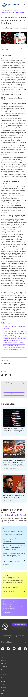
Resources (8, 10)
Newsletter (4, 687)
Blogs (13, 10)
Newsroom (4, 684)
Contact (3, 690)
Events (3, 681)
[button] (25, 5)
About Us (3, 663)
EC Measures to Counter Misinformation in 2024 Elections (12, 13)
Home (2, 10)
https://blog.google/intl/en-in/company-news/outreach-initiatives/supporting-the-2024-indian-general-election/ (14, 344)
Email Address (6, 386)
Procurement (4, 670)
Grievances (4, 694)
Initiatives (3, 660)
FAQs (2, 678)
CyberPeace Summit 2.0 (7, 673)
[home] (10, 5)
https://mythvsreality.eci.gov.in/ (9, 231)
